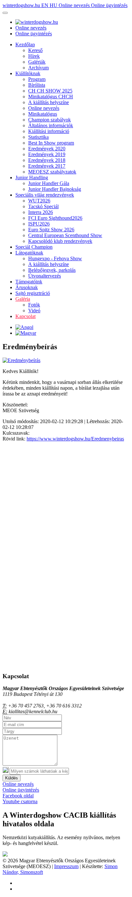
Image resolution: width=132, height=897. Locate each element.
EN (45, 5)
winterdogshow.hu (22, 5)
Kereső (35, 50)
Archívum (38, 67)
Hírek (34, 56)
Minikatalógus (42, 114)
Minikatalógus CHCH (50, 96)
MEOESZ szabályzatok (52, 171)
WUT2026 (39, 200)
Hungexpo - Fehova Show (55, 258)
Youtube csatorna (20, 801)
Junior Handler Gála (48, 183)
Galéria (22, 299)
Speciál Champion (34, 247)
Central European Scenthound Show (65, 235)
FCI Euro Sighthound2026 (55, 218)
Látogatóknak (29, 252)
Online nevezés (75, 5)
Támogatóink (28, 281)
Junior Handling (31, 177)
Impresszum (66, 866)
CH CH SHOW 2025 (50, 90)
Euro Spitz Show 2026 (51, 229)
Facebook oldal (18, 795)
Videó (34, 310)
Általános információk (50, 125)
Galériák (36, 62)
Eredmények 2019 (46, 154)
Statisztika (38, 137)
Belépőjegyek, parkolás (52, 270)
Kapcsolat (25, 316)
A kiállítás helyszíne (48, 102)
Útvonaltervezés (44, 276)
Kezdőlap (25, 44)
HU (54, 5)
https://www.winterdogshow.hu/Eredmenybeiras (75, 438)
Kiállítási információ (48, 131)
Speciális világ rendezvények (44, 195)
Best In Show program (51, 143)
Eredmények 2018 (46, 160)
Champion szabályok (49, 119)
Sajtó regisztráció (32, 293)
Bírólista (36, 85)
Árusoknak (26, 287)
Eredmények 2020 (46, 148)
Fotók (34, 304)
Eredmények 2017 (46, 166)
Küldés (11, 778)
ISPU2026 (39, 223)
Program (36, 79)
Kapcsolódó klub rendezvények (60, 241)
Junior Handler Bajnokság (54, 189)
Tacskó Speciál (43, 206)
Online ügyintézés (109, 5)
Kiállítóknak (27, 73)
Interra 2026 (40, 212)
